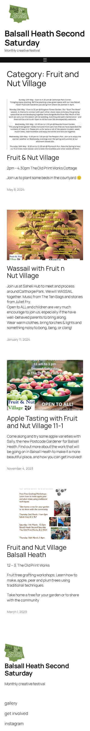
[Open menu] (45, 60)
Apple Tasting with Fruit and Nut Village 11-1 (42, 422)
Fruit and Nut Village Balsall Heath (37, 551)
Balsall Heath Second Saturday (45, 38)
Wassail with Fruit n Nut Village (36, 272)
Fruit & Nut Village (33, 157)
